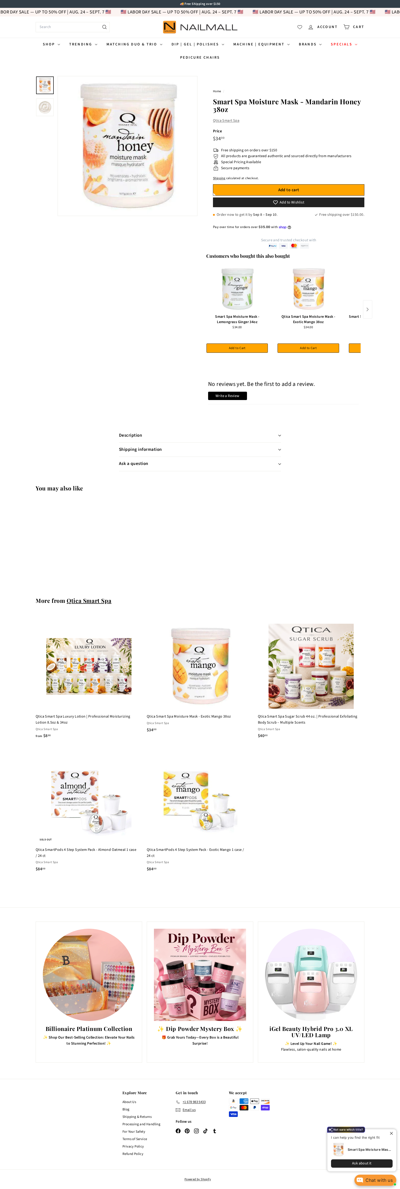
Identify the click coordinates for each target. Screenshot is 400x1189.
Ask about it (358, 1163)
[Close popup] (388, 1133)
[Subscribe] (182, 613)
